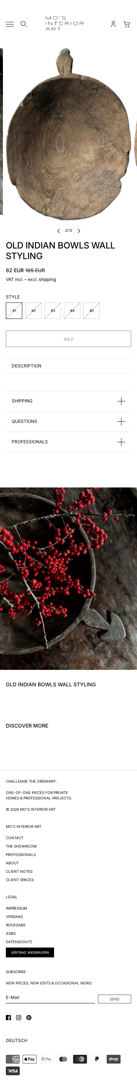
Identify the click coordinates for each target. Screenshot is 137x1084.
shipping (47, 279)
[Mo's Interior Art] (68, 24)
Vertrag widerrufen (30, 952)
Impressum (16, 908)
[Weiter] (78, 230)
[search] (24, 24)
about (12, 863)
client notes (19, 871)
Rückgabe (16, 925)
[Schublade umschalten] (10, 24)
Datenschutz (19, 942)
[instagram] (19, 1018)
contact (14, 838)
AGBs (11, 933)
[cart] (127, 24)
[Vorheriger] (58, 230)
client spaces (20, 879)
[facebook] (8, 1018)
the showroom (21, 846)
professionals (21, 854)
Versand (14, 916)
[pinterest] (29, 1018)
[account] (113, 24)
